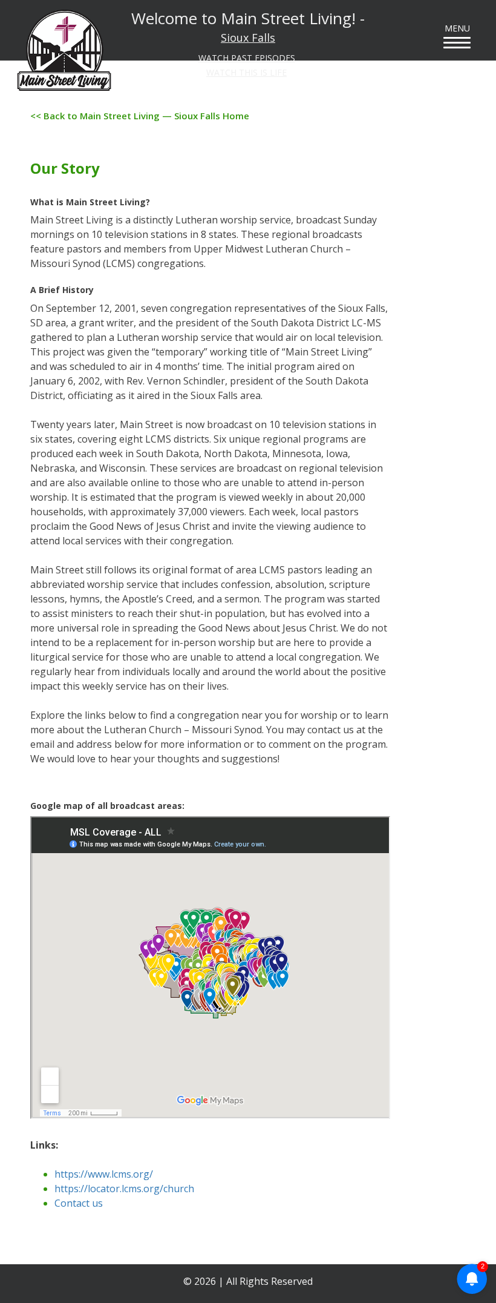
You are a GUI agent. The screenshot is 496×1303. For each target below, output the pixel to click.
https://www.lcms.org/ (103, 1174)
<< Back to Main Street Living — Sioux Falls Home (139, 116)
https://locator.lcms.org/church (124, 1188)
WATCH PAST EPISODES (246, 58)
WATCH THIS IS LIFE (246, 72)
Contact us (78, 1203)
